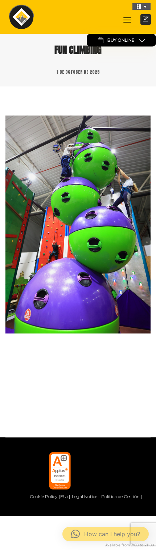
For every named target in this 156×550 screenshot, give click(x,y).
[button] (141, 6)
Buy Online (121, 40)
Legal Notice (84, 496)
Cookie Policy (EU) (49, 496)
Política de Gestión (120, 496)
